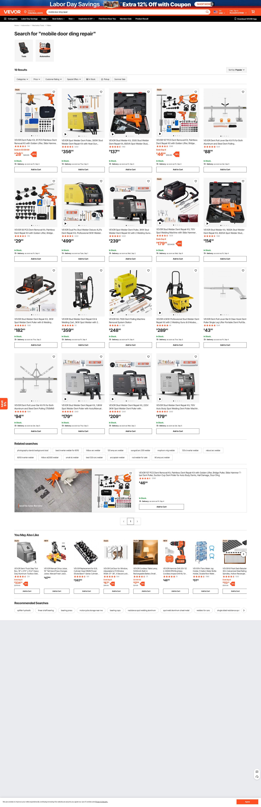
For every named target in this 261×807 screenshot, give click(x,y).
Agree (247, 802)
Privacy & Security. (101, 802)
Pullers (49, 25)
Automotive (25, 25)
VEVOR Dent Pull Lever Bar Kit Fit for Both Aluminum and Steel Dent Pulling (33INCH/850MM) (223, 143)
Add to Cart (36, 169)
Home (16, 25)
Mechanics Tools (38, 25)
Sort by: (232, 70)
